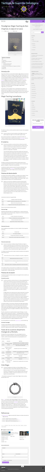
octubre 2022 (34, 95)
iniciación (14, 425)
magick (19, 425)
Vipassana (34, 47)
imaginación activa (18, 320)
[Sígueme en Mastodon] (43, 21)
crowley (9, 425)
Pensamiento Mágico (36, 41)
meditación (22, 425)
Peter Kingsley (22, 138)
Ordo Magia (4, 67)
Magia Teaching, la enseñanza (6, 61)
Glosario (18, 18)
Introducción (4, 60)
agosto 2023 (34, 89)
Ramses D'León (34, 77)
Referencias (4, 68)
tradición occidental (4, 426)
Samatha (34, 45)
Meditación (7, 18)
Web (2, 457)
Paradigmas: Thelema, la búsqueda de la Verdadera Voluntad (14, 433)
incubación (12, 168)
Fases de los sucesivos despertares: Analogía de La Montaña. (11, 66)
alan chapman (6, 425)
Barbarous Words (5, 415)
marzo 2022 (33, 97)
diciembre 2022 (34, 93)
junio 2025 (33, 85)
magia (16, 425)
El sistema (4, 62)
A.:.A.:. (4, 399)
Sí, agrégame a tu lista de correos (7, 460)
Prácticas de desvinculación (8, 63)
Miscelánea (33, 49)
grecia (11, 425)
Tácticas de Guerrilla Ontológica (19, 3)
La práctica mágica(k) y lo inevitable (37, 61)
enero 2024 (33, 87)
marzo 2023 (33, 91)
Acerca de (2, 18)
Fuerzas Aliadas (23, 18)
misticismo (25, 425)
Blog (15, 18)
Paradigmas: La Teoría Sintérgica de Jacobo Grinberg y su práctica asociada (37, 74)
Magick (11, 18)
